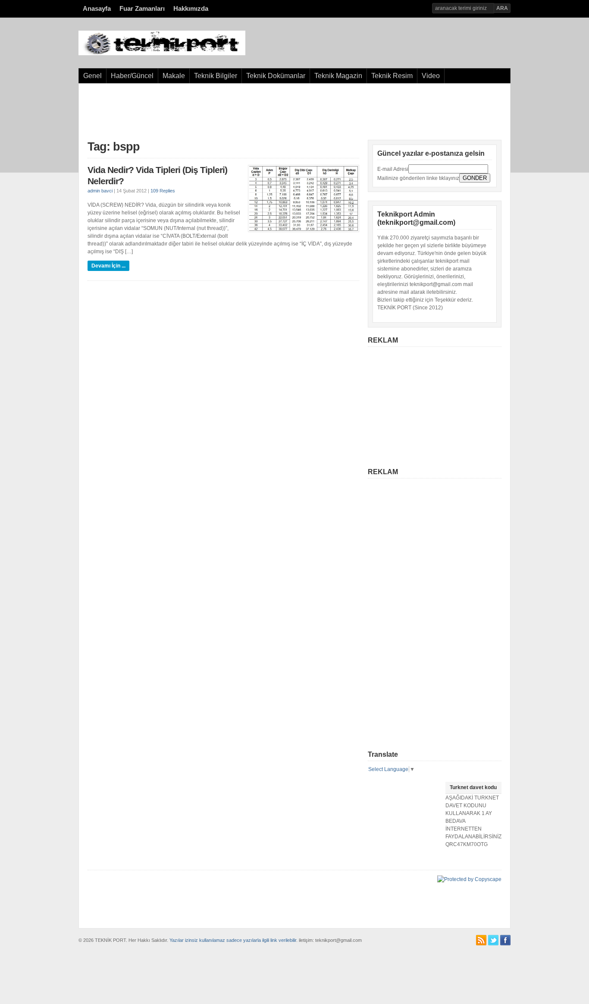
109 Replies (162, 190)
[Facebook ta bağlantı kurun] (505, 940)
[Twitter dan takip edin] (493, 940)
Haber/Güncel (132, 75)
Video (431, 75)
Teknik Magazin (338, 75)
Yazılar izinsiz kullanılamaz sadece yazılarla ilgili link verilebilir (232, 940)
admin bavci (100, 190)
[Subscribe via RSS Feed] (481, 940)
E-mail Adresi (392, 169)
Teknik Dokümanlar (275, 75)
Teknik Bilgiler (215, 75)
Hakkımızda (190, 8)
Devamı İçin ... (108, 266)
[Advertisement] (294, 111)
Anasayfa (97, 8)
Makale (174, 75)
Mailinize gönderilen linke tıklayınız (418, 178)
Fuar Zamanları (142, 8)
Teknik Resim (392, 75)
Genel (92, 75)
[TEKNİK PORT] (161, 53)
